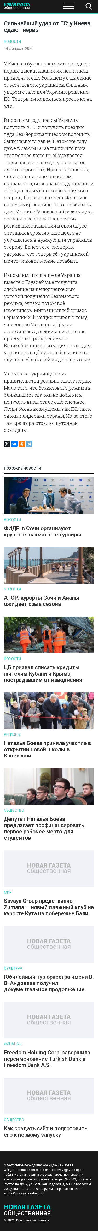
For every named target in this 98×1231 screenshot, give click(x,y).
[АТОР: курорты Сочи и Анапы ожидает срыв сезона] (49, 582)
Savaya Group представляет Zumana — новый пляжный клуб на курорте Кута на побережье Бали (49, 907)
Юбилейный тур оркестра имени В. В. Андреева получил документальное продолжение (49, 983)
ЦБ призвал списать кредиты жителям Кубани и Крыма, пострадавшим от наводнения (43, 673)
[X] (7, 444)
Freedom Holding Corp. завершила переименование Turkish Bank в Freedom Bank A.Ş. (47, 1058)
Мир (8, 892)
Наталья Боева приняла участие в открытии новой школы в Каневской (47, 749)
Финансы (13, 1044)
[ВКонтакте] (14, 444)
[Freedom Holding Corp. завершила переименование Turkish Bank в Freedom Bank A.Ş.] (49, 1037)
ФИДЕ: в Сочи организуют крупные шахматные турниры (42, 531)
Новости (12, 41)
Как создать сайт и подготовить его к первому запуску (45, 1131)
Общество (45, 8)
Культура (13, 968)
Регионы (12, 734)
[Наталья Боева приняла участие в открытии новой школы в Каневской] (49, 728)
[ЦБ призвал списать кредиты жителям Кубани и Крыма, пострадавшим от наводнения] (49, 652)
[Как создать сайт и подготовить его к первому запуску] (49, 1113)
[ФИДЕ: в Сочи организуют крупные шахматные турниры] (49, 513)
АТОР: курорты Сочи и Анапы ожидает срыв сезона (41, 601)
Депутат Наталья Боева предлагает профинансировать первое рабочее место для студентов (44, 828)
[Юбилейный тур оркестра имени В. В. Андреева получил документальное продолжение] (49, 961)
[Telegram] (29, 444)
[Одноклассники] (22, 444)
